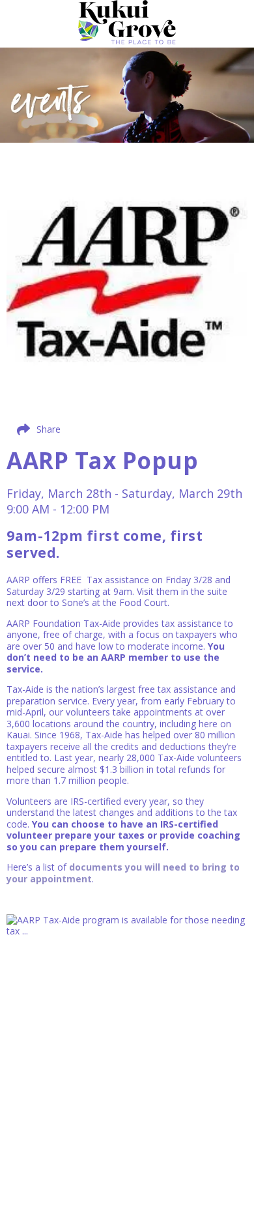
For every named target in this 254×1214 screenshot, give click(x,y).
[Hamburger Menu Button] (231, 28)
